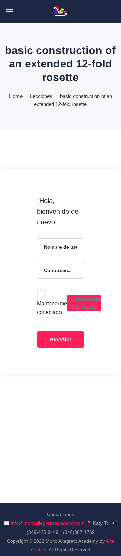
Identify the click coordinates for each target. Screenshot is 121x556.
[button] (113, 11)
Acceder (60, 339)
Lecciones (41, 96)
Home (16, 96)
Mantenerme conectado (52, 308)
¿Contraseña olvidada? (83, 302)
